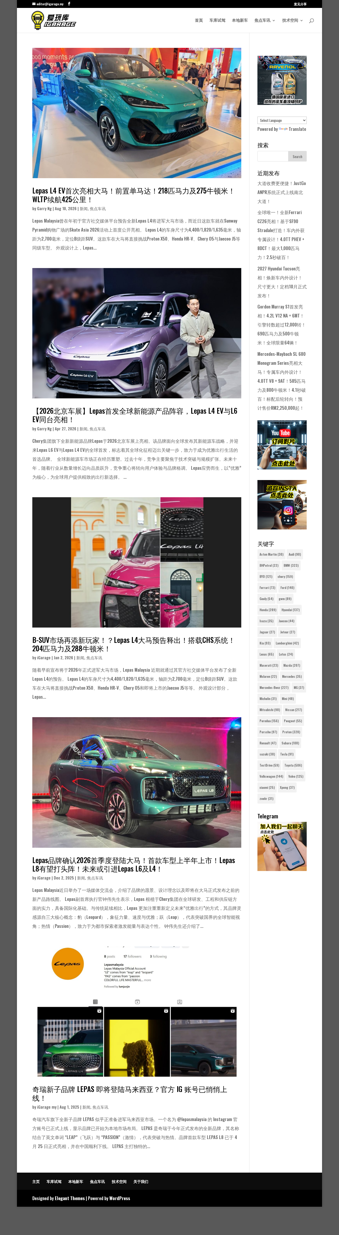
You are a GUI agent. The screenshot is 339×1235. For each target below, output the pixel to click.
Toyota (293, 765)
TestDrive (269, 765)
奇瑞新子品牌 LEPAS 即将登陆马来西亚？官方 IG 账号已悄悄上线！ (129, 1093)
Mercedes (292, 676)
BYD (266, 576)
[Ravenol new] (282, 103)
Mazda (291, 665)
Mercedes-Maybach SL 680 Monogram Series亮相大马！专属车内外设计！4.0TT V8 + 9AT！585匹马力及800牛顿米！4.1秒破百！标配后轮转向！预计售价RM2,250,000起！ (281, 381)
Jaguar (267, 632)
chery (285, 576)
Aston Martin (271, 554)
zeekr (266, 798)
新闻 (84, 208)
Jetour (287, 632)
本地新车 (240, 21)
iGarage (44, 657)
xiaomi (267, 787)
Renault (268, 743)
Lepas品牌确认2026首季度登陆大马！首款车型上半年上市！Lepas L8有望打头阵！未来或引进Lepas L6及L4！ (133, 864)
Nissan (293, 709)
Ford (287, 587)
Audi (295, 554)
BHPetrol (269, 565)
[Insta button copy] (282, 527)
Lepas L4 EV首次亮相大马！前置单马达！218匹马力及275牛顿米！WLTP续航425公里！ (133, 194)
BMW (291, 565)
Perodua (269, 720)
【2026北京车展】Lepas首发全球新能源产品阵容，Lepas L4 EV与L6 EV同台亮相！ (134, 414)
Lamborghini (287, 643)
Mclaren (268, 676)
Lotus (286, 654)
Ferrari (267, 587)
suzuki (267, 754)
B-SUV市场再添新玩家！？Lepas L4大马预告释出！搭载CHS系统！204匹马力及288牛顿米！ (133, 643)
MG (299, 687)
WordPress (119, 1198)
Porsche (268, 732)
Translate (297, 129)
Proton (291, 732)
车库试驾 (217, 21)
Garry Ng (44, 208)
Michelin (268, 698)
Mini (288, 698)
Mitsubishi (270, 709)
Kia (265, 643)
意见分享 (300, 4)
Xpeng (287, 787)
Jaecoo (286, 621)
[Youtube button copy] (282, 467)
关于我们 (140, 1181)
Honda (268, 609)
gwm (285, 598)
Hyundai (291, 609)
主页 (36, 1181)
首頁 (199, 21)
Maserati (269, 665)
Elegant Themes (70, 1198)
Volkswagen (271, 776)
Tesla (286, 754)
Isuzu (266, 621)
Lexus (267, 654)
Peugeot (293, 720)
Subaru (290, 743)
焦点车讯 (262, 21)
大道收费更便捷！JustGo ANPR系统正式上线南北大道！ (281, 192)
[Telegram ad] (282, 869)
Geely (266, 598)
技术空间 (290, 21)
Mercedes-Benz (274, 687)
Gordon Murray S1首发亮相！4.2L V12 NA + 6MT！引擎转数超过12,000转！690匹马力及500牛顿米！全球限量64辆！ (281, 324)
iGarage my (46, 1107)
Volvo (295, 776)
